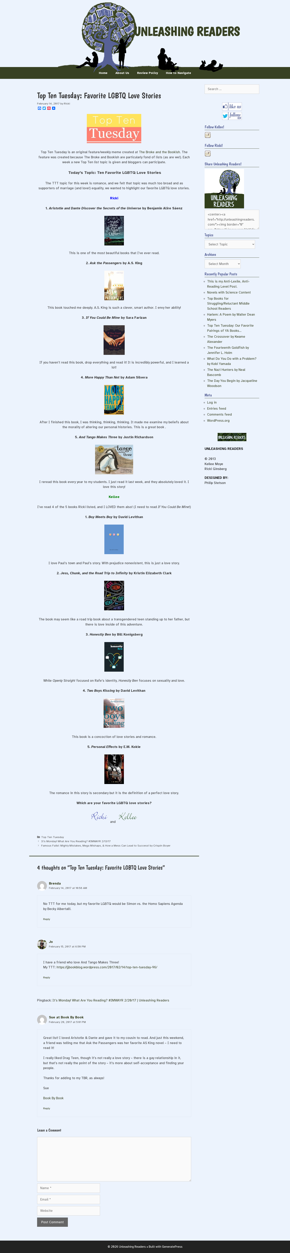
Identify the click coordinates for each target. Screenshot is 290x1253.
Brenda (55, 883)
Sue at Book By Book (66, 1017)
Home (103, 73)
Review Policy (147, 73)
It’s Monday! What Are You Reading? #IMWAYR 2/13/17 (76, 841)
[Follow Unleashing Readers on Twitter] (232, 119)
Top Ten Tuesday (52, 837)
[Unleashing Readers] (224, 207)
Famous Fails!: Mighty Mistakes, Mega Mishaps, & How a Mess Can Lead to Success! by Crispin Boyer (105, 845)
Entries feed (216, 408)
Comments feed (219, 414)
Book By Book (53, 1098)
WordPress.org (218, 421)
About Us (122, 73)
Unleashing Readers (187, 31)
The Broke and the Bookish (159, 152)
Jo (51, 942)
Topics (209, 235)
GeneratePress (172, 1246)
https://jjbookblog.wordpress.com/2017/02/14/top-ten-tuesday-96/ (107, 967)
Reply (46, 919)
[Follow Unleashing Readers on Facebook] (232, 109)
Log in (212, 402)
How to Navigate (178, 73)
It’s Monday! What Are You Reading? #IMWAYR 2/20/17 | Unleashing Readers (110, 1000)
